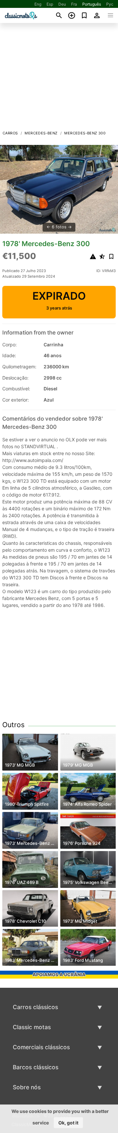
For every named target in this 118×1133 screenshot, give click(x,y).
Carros (10, 133)
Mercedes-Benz (41, 133)
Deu (62, 4)
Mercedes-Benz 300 (85, 133)
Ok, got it (68, 1122)
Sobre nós (27, 1087)
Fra (74, 4)
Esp (50, 4)
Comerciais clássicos (41, 1047)
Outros (13, 725)
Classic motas (32, 1027)
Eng (37, 4)
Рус (109, 4)
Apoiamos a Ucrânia (59, 974)
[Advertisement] (59, 78)
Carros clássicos (35, 1007)
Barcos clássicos (35, 1067)
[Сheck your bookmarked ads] (84, 15)
